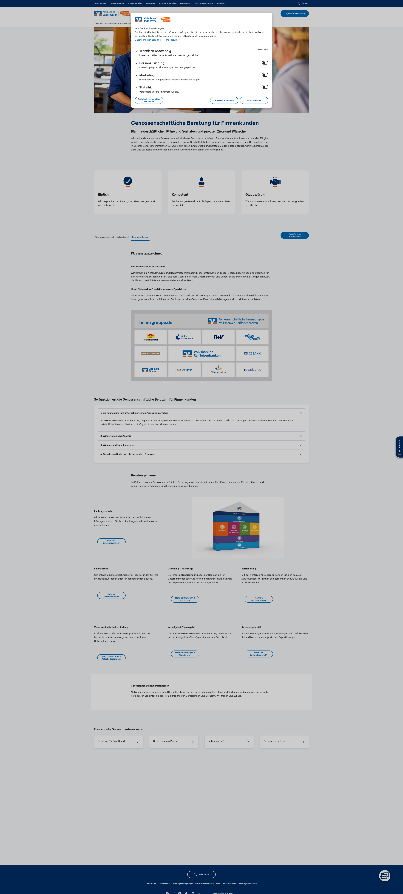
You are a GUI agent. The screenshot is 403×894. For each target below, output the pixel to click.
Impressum (171, 39)
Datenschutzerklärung (147, 39)
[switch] (265, 63)
